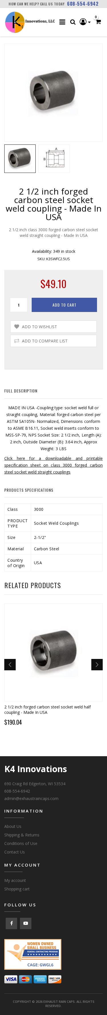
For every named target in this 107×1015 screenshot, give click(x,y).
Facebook (11, 923)
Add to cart (64, 305)
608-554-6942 (82, 3)
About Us (12, 826)
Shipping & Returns (21, 835)
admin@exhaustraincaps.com (31, 798)
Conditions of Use (20, 843)
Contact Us (14, 852)
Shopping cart (17, 889)
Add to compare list (45, 341)
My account (15, 880)
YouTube (25, 923)
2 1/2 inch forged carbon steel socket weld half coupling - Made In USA (47, 709)
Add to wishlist (39, 326)
